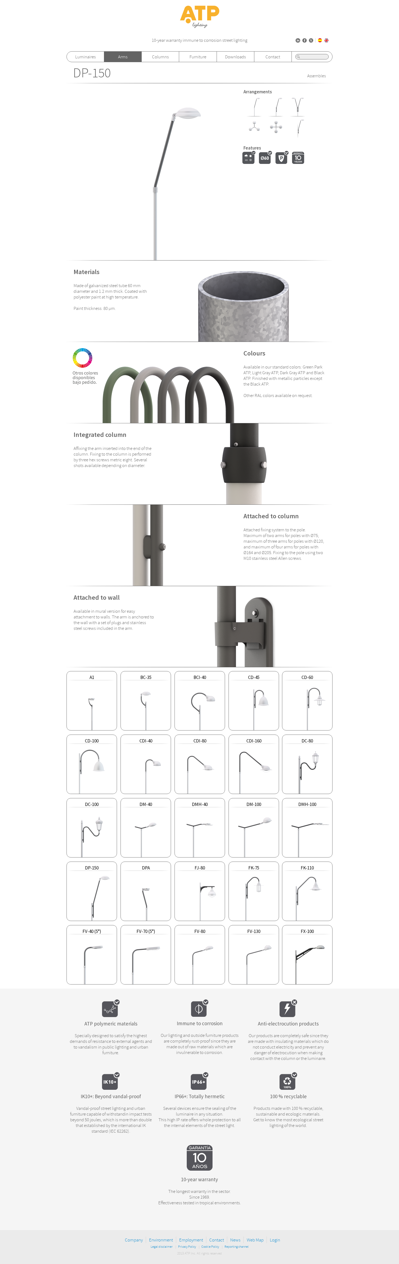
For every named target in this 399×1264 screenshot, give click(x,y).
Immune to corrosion (200, 1023)
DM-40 (146, 804)
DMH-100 (307, 804)
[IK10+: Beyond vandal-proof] (111, 1088)
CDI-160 (253, 741)
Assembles (316, 76)
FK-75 (253, 868)
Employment (191, 1240)
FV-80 (199, 931)
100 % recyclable (288, 1096)
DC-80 (307, 741)
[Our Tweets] (311, 40)
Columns (160, 57)
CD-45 (253, 677)
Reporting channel (236, 1247)
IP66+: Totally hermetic (200, 1096)
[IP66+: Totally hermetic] (199, 1088)
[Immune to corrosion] (199, 1015)
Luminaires (85, 57)
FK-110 (307, 868)
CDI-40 (146, 741)
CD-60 (307, 677)
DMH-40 (200, 804)
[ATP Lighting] (199, 26)
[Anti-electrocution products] (288, 1015)
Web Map (255, 1240)
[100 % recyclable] (288, 1088)
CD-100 (92, 741)
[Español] (320, 40)
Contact (272, 57)
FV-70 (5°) (146, 931)
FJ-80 (200, 868)
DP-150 (92, 73)
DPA (146, 868)
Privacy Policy (187, 1247)
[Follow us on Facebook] (304, 40)
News (235, 1240)
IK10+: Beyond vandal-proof (111, 1096)
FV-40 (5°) (92, 931)
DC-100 (92, 804)
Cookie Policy (210, 1247)
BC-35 (145, 677)
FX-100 (307, 931)
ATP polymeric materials (110, 1023)
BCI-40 (200, 677)
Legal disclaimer (162, 1247)
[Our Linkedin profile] (298, 40)
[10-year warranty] (200, 1169)
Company (134, 1240)
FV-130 (253, 931)
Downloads (235, 57)
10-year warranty (199, 1179)
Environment (161, 1240)
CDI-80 (200, 741)
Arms (123, 57)
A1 (92, 677)
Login (275, 1240)
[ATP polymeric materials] (111, 1015)
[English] (326, 40)
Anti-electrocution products (288, 1023)
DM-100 (253, 804)
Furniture (197, 57)
